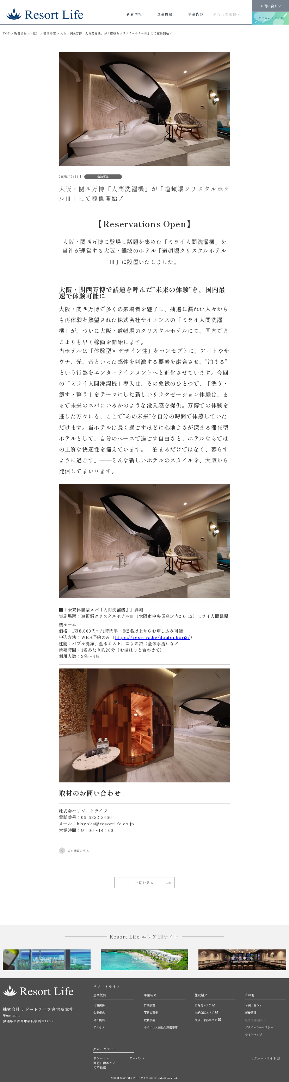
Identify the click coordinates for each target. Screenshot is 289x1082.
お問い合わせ (270, 6)
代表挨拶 (99, 1005)
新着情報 (250, 1012)
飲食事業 (149, 1020)
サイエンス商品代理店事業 (161, 1027)
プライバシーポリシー (259, 1027)
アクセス (99, 1027)
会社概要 (99, 1020)
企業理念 (99, 1012)
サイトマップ (253, 1034)
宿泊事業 (149, 1005)
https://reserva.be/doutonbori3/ (152, 637)
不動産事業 (151, 1012)
